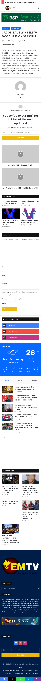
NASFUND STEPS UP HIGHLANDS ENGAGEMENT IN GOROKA (26, 416)
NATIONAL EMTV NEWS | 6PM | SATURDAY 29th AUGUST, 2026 (25, 388)
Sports (11, 673)
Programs (6, 28)
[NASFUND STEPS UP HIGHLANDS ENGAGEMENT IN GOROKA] (7, 417)
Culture (5, 673)
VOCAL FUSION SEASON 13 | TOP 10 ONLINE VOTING (10, 222)
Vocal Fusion (16, 28)
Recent (19, 381)
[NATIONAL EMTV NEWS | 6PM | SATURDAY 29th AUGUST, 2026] (7, 389)
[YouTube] (20, 643)
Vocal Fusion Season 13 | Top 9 (30, 202)
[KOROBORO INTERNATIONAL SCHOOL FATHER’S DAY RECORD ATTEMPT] (7, 408)
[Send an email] (9, 41)
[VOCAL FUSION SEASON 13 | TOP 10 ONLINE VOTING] (11, 213)
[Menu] (2, 8)
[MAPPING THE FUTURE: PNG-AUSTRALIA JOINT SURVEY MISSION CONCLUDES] (10, 479)
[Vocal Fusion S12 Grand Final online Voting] (30, 213)
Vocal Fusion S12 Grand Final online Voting (29, 221)
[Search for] (39, 8)
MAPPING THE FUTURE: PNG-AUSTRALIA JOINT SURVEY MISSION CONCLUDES (10, 489)
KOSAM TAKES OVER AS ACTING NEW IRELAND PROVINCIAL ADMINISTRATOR (30, 515)
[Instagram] (25, 643)
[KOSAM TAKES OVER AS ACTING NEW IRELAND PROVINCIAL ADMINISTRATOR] (30, 505)
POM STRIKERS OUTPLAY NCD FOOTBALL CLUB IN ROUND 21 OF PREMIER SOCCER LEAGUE (26, 398)
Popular (6, 381)
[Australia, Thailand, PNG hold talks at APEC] (20, 177)
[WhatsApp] (20, 679)
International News (27, 670)
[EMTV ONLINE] (13, 8)
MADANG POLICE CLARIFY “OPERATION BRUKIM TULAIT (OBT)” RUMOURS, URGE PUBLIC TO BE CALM (30, 490)
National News (14, 670)
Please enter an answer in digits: (12, 299)
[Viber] (37, 679)
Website (4, 283)
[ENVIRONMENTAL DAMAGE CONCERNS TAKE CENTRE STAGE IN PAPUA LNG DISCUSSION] (10, 529)
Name (4, 267)
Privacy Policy (19, 673)
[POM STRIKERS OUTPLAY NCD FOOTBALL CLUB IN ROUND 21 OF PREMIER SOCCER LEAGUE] (7, 398)
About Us (6, 670)
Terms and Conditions (31, 673)
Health (36, 670)
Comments (33, 381)
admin (6, 41)
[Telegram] (29, 679)
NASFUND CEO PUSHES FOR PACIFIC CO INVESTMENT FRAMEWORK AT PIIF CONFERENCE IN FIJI (26, 427)
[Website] (20, 98)
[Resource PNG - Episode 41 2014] (20, 154)
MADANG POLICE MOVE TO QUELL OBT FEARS (10, 502)
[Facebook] (16, 643)
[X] (12, 679)
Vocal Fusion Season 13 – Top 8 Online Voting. (11, 202)
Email (4, 275)
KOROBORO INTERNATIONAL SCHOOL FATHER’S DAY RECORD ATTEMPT (26, 407)
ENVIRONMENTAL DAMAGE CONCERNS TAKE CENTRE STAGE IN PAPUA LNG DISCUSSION (10, 539)
